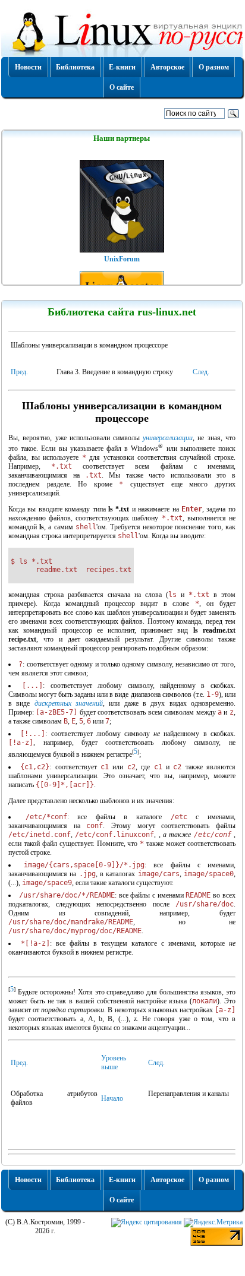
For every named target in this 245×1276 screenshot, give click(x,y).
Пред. (19, 372)
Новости (28, 67)
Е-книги (122, 67)
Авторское (167, 67)
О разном (214, 67)
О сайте (121, 87)
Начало (112, 1098)
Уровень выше (113, 1062)
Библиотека (75, 67)
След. (201, 372)
